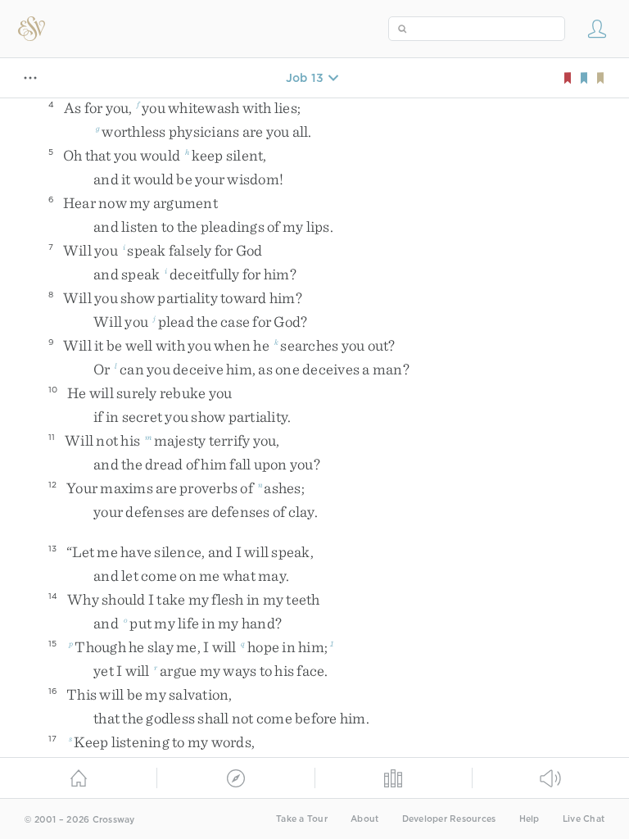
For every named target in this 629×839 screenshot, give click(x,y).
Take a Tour (302, 819)
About (364, 819)
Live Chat (583, 819)
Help (529, 819)
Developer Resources (449, 819)
